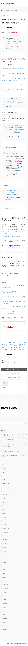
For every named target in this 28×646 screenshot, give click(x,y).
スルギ (4, 547)
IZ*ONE (4, 479)
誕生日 (18, 362)
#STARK (13, 131)
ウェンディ (5, 532)
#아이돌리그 (12, 129)
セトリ (4, 551)
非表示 (15, 98)
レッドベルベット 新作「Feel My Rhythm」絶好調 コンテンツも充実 (15, 445)
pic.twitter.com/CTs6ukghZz (12, 43)
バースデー (5, 581)
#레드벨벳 (10, 127)
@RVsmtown (18, 131)
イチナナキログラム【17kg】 (9, 318)
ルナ (4, 596)
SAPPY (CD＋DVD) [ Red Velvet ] (11, 236)
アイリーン (5, 502)
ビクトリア (5, 584)
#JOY (7, 129)
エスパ (4, 536)
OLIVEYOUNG (5, 275)
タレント (5, 562)
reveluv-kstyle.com (7, 4)
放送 (4, 611)
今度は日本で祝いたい (8, 106)
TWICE (4, 498)
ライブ (4, 592)
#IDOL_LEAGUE (12, 126)
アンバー (5, 509)
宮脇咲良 (5, 603)
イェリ (4, 513)
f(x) (4, 472)
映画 (4, 614)
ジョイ (10, 360)
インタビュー (6, 524)
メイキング (5, 588)
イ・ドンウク (6, 528)
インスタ (5, 521)
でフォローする (15, 373)
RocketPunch (6, 494)
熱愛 (4, 622)
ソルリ (4, 554)
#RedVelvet (16, 127)
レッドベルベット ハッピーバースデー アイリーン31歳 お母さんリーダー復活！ (15, 440)
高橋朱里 (5, 629)
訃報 (4, 626)
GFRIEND (5, 476)
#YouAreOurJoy (12, 39)
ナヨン (4, 577)
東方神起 (5, 618)
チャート (5, 566)
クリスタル (5, 539)
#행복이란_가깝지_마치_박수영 (13, 41)
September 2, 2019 (10, 48)
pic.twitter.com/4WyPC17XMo (13, 132)
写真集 (4, 599)
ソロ (4, 558)
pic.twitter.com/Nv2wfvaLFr (12, 194)
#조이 (20, 127)
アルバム (5, 506)
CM (4, 468)
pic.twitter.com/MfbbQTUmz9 (13, 170)
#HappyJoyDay (20, 39)
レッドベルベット (11, 362)
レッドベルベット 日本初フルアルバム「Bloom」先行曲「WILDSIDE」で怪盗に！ (15, 435)
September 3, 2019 (10, 138)
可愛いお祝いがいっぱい (9, 101)
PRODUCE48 (6, 483)
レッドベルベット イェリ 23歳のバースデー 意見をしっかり (15, 456)
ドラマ (4, 573)
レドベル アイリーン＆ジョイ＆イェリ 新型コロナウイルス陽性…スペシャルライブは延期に (15, 450)
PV (3, 487)
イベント (5, 517)
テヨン (4, 569)
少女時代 (5, 607)
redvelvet (5, 360)
